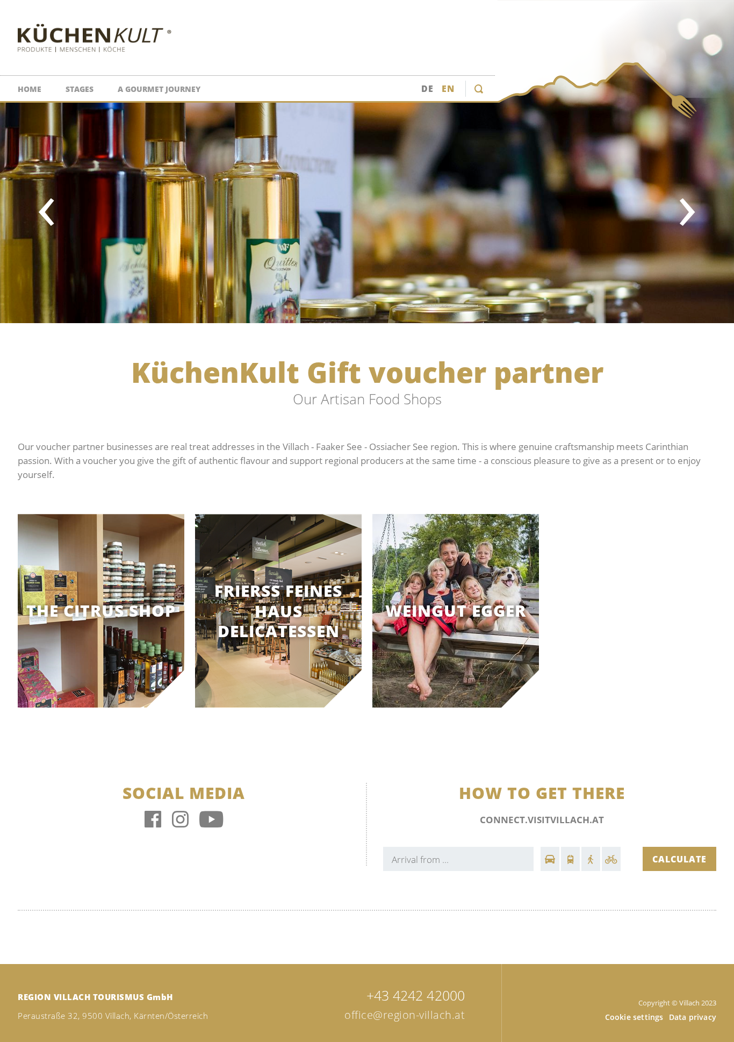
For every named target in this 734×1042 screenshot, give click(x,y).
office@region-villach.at (404, 1015)
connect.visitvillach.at (542, 819)
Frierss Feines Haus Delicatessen (278, 611)
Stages (79, 89)
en (448, 89)
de (427, 89)
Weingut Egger (455, 611)
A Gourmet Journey (159, 89)
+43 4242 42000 (415, 995)
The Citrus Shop (101, 611)
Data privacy (692, 1017)
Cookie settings (634, 1017)
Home (29, 89)
